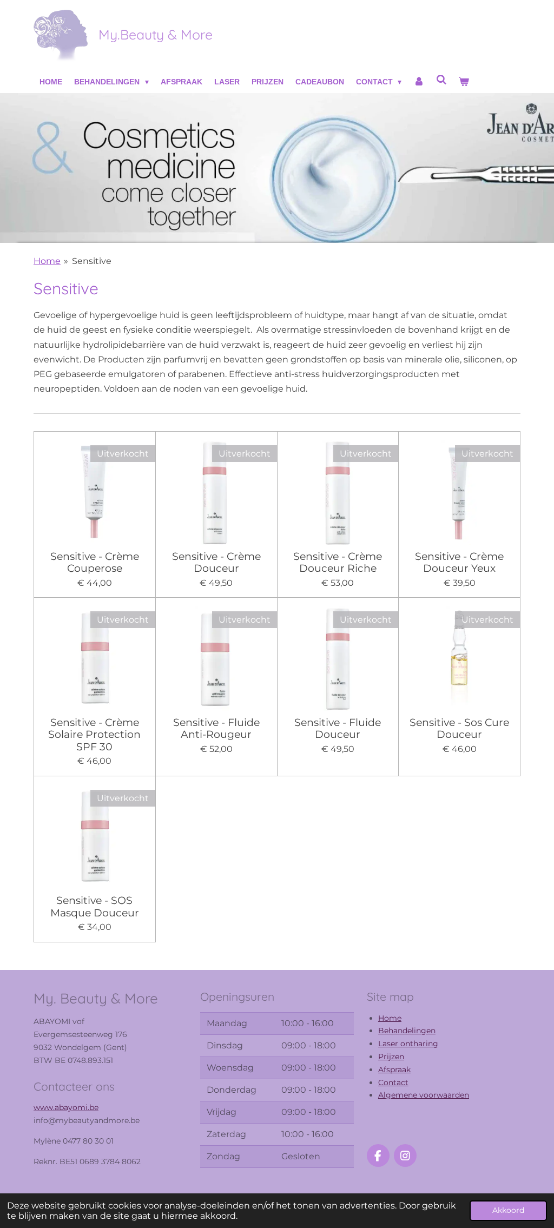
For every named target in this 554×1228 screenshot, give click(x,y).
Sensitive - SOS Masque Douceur (94, 906)
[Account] (418, 82)
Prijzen (391, 1056)
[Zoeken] (441, 80)
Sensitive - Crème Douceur (216, 562)
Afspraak (394, 1069)
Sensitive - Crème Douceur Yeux (459, 562)
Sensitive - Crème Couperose (94, 562)
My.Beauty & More (155, 34)
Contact (393, 1082)
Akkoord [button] (508, 1210)
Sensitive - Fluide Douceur (337, 728)
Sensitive (91, 261)
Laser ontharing (408, 1043)
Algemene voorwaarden (423, 1095)
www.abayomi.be (66, 1107)
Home (47, 261)
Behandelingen (407, 1030)
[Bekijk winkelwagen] (463, 82)
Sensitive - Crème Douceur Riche (337, 562)
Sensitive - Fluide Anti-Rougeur (216, 728)
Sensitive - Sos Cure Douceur (459, 728)
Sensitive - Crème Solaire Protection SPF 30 (94, 734)
